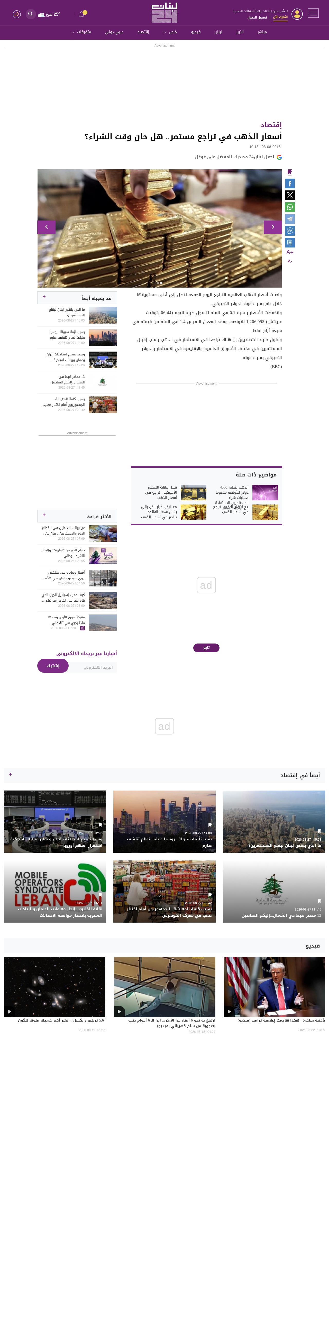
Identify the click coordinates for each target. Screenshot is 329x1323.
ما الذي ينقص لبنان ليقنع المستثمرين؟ (67, 312)
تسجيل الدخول (257, 17)
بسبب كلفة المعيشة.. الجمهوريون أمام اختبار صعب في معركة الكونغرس (64, 402)
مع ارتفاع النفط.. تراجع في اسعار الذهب (231, 509)
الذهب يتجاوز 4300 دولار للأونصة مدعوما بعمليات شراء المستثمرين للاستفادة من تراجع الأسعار (232, 498)
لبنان (218, 31)
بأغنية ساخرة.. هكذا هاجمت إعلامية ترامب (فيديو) (281, 1021)
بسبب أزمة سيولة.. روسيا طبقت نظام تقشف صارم (67, 335)
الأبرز (240, 31)
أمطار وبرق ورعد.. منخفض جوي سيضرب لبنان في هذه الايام (65, 575)
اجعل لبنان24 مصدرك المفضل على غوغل (234, 157)
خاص (173, 31)
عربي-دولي (114, 31)
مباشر (262, 31)
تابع (206, 647)
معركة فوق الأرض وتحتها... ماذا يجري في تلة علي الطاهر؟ (65, 620)
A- (290, 261)
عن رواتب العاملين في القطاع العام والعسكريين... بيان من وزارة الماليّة (63, 530)
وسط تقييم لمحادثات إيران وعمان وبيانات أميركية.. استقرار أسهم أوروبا (66, 357)
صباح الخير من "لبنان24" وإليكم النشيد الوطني (63, 553)
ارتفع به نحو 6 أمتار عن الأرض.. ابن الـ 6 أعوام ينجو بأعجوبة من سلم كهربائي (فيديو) (171, 1024)
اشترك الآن (280, 17)
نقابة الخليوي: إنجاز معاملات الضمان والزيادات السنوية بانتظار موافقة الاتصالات (60, 912)
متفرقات (84, 31)
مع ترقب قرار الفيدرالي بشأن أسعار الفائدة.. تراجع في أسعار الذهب (159, 512)
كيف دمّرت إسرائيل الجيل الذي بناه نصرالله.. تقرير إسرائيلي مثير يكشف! (63, 597)
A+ (290, 252)
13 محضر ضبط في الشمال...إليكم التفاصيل (68, 379)
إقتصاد (143, 31)
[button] (46, 227)
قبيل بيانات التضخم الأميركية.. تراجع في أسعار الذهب (161, 492)
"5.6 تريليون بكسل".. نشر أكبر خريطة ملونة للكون (61, 1021)
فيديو (196, 31)
